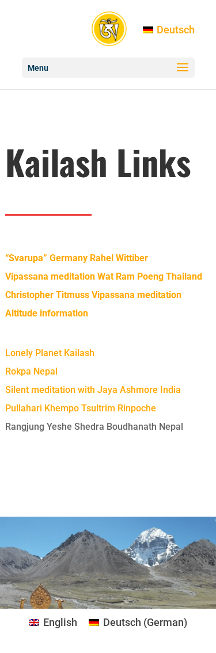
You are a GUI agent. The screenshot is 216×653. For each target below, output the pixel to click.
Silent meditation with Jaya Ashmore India (93, 389)
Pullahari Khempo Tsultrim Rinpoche (80, 408)
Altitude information (46, 313)
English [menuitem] (60, 622)
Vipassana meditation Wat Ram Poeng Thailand (103, 276)
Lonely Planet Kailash (49, 352)
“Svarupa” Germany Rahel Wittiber (76, 258)
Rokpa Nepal (31, 371)
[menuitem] (168, 30)
